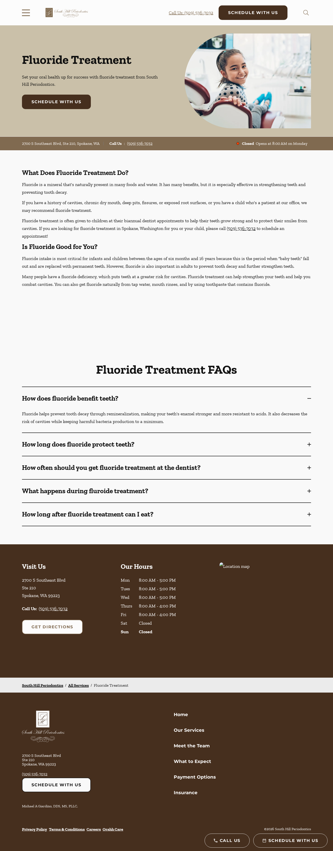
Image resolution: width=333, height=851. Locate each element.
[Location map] (265, 611)
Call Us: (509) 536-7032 (191, 12)
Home (181, 714)
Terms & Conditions (67, 829)
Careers (94, 829)
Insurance (186, 792)
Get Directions (52, 626)
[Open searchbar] (306, 13)
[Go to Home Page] (67, 12)
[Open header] (27, 13)
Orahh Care (113, 829)
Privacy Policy (34, 829)
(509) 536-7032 (139, 143)
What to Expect (192, 761)
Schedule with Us (253, 12)
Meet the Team (192, 745)
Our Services (189, 730)
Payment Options (195, 777)
